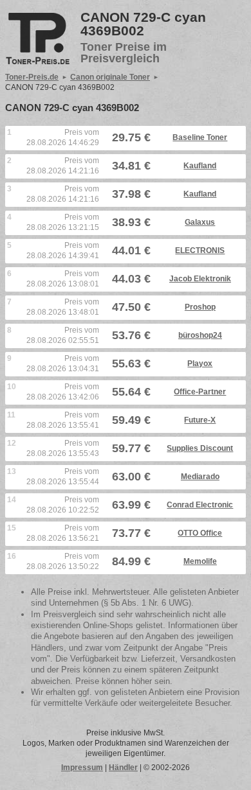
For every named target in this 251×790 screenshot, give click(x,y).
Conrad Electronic (200, 504)
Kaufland (199, 165)
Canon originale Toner (110, 77)
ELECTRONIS (200, 250)
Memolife (200, 561)
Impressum (82, 767)
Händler (123, 767)
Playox (199, 363)
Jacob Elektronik (200, 278)
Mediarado (200, 476)
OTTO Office (200, 533)
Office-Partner (200, 391)
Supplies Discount (200, 448)
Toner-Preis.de (32, 77)
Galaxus (200, 222)
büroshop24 (200, 335)
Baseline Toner (199, 137)
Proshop (200, 307)
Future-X (200, 420)
